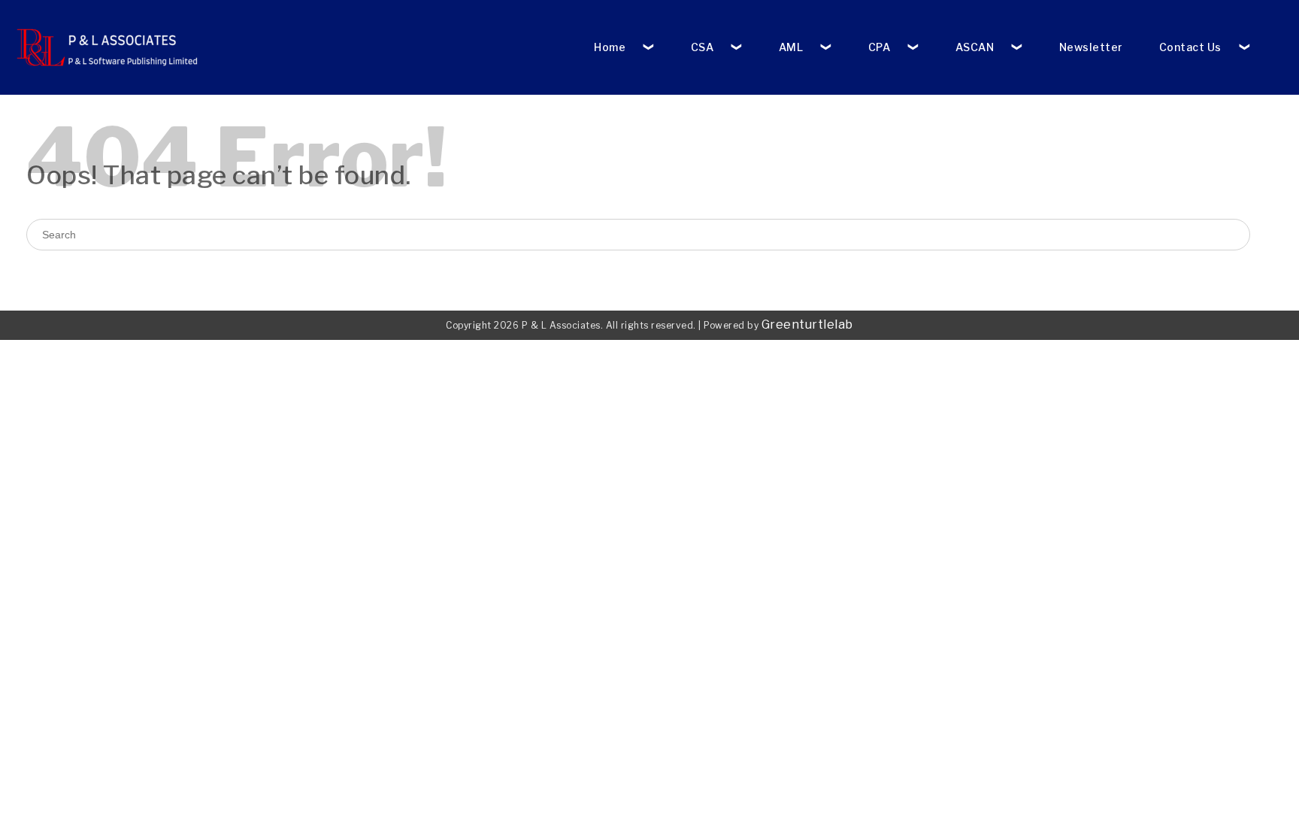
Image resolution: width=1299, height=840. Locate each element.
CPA (879, 47)
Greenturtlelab (807, 324)
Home (609, 47)
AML (791, 47)
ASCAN (975, 47)
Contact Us (1190, 47)
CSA (702, 47)
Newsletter (1091, 47)
